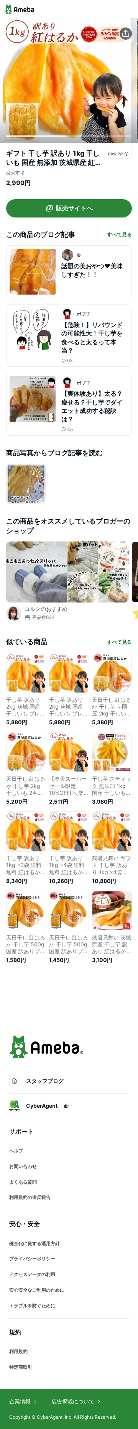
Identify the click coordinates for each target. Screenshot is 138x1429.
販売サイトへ (74, 208)
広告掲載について (72, 1401)
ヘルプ (16, 1151)
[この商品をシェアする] (126, 33)
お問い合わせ (23, 1166)
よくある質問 (23, 1182)
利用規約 (18, 1351)
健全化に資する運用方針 (34, 1243)
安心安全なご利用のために (36, 1290)
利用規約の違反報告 (30, 1197)
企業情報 (20, 1401)
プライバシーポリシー (32, 1258)
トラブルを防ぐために (32, 1305)
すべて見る (119, 234)
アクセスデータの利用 (32, 1274)
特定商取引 (20, 1367)
